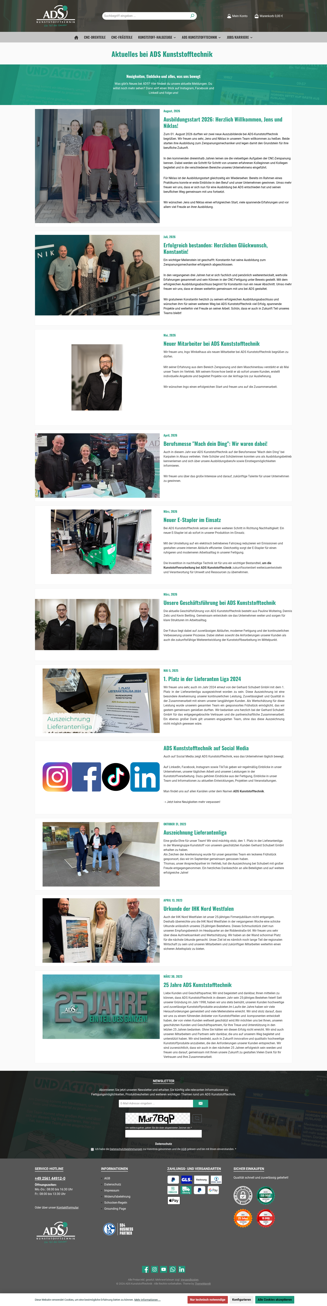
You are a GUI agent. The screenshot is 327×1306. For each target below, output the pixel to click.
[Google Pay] (213, 1190)
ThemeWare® (203, 1283)
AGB (183, 1149)
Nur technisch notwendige (207, 1299)
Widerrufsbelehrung (117, 1196)
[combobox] (145, 16)
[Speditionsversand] (216, 1179)
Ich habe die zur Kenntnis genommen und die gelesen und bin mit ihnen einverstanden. (165, 1149)
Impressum (111, 1190)
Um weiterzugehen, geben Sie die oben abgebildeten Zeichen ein (158, 1127)
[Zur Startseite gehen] (55, 16)
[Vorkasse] (172, 1190)
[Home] (76, 37)
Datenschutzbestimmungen (126, 1149)
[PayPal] (173, 1179)
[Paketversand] (186, 1179)
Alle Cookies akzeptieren (275, 1299)
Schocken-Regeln (115, 1202)
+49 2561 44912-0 (50, 1178)
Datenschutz (112, 1184)
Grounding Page (115, 1208)
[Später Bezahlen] (200, 1190)
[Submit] (200, 1103)
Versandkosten (190, 1279)
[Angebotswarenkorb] (289, 14)
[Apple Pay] (173, 1200)
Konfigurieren (241, 1299)
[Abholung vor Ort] (186, 1190)
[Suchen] (192, 16)
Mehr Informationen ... (147, 1299)
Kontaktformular (67, 1207)
